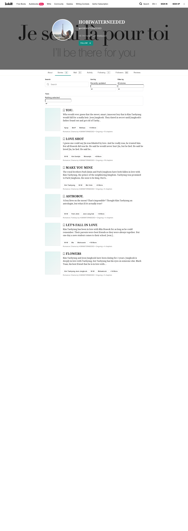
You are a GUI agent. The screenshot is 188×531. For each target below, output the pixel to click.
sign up (176, 4)
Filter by (121, 79)
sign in (164, 4)
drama (73, 132)
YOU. (69, 110)
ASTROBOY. (74, 196)
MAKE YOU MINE (79, 167)
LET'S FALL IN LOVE (81, 225)
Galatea (70, 4)
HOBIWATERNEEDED (102, 22)
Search (146, 4)
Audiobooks (36, 4)
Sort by (93, 79)
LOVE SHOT (75, 139)
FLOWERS (73, 253)
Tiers (47, 94)
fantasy (74, 218)
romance (66, 132)
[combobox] (104, 86)
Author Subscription (100, 4)
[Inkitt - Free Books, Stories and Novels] (9, 4)
